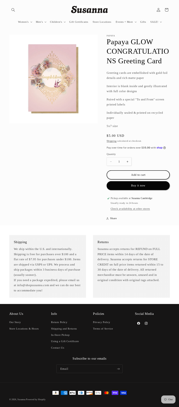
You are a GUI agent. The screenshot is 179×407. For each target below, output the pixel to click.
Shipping (111, 141)
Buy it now (138, 185)
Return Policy (59, 322)
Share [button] (113, 218)
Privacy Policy (101, 322)
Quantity (111, 154)
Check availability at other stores (130, 208)
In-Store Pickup (60, 335)
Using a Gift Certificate (65, 341)
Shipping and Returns (64, 328)
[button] (13, 10)
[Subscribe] (118, 368)
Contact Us (57, 347)
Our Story (15, 322)
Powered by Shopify (35, 399)
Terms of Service (103, 328)
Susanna (21, 399)
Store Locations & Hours (24, 328)
